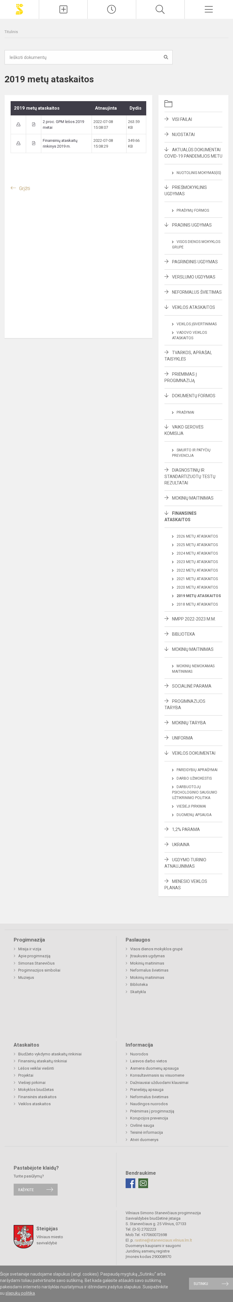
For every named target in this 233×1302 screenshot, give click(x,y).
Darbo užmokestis (194, 778)
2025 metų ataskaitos (197, 545)
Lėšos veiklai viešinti (36, 1068)
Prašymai (185, 412)
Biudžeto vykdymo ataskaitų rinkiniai (50, 1054)
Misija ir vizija (29, 949)
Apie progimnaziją (34, 956)
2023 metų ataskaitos (197, 562)
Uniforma (182, 738)
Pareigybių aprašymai (197, 770)
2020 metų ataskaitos (197, 587)
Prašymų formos (193, 210)
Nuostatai (183, 134)
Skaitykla (138, 991)
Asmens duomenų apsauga (154, 1068)
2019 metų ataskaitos (199, 596)
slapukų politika (20, 1293)
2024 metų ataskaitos (197, 553)
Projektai (25, 1075)
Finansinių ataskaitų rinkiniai (42, 1061)
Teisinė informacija (146, 1132)
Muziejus (26, 977)
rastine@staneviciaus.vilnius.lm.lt (163, 1240)
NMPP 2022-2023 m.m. (194, 619)
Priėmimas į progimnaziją (152, 1111)
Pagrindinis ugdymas (195, 261)
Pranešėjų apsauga (147, 1089)
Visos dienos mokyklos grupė (156, 949)
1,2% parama (186, 829)
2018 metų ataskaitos (197, 604)
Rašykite (26, 1189)
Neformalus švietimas (197, 292)
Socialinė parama (191, 686)
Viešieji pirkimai (191, 806)
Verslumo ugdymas (193, 277)
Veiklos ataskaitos (193, 307)
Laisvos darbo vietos (148, 1061)
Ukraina (181, 844)
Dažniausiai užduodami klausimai (159, 1082)
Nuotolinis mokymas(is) (199, 173)
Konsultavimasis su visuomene (157, 1075)
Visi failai (182, 119)
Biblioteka (183, 634)
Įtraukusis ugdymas (147, 956)
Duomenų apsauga (194, 815)
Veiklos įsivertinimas (197, 324)
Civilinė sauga (142, 1125)
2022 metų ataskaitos (197, 570)
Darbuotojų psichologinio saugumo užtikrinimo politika (194, 792)
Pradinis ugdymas (192, 225)
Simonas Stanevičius (36, 963)
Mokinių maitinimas (193, 498)
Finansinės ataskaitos (37, 1097)
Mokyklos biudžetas (36, 1089)
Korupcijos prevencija (149, 1118)
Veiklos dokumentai (193, 753)
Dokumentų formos (193, 395)
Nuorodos (139, 1054)
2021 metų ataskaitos (197, 579)
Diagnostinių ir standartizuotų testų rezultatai (189, 476)
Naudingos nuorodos (149, 1104)
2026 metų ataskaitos (197, 536)
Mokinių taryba (189, 722)
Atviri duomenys (144, 1139)
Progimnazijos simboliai (39, 970)
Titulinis (11, 31)
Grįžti (24, 188)
